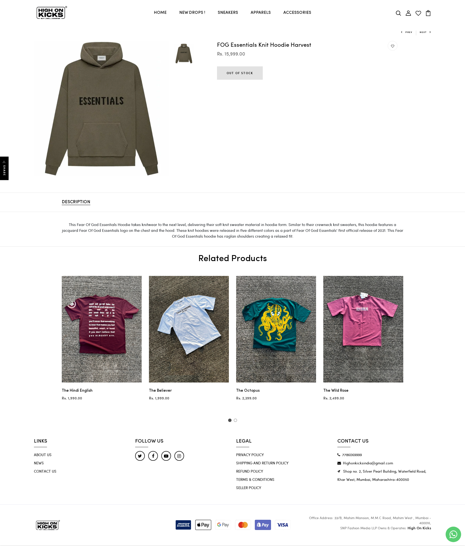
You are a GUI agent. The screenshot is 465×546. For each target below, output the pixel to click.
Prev (408, 32)
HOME (160, 13)
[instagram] (179, 456)
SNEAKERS (228, 13)
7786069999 (352, 454)
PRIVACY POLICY (250, 454)
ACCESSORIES (297, 13)
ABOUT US (43, 454)
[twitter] (140, 456)
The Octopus (248, 391)
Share (4, 170)
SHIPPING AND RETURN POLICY (262, 462)
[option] (101, 108)
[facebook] (153, 456)
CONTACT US (45, 471)
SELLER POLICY (248, 487)
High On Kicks (419, 528)
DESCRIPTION (76, 202)
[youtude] (166, 456)
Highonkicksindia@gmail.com (368, 462)
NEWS (39, 462)
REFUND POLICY (249, 471)
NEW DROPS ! (192, 13)
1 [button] (230, 421)
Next (423, 32)
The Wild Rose (336, 391)
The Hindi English (77, 391)
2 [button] (236, 421)
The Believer (160, 391)
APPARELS (261, 13)
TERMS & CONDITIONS (255, 479)
